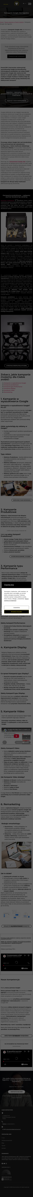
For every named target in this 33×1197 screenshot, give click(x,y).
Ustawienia (16, 607)
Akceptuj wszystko (16, 611)
